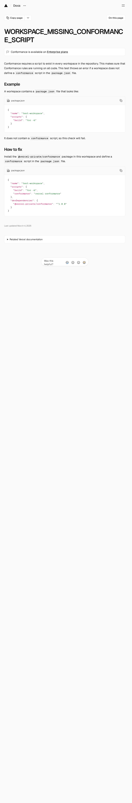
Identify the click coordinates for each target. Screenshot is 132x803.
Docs (16, 6)
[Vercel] (6, 5)
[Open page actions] (28, 18)
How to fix (13, 149)
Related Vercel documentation (26, 239)
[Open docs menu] (24, 5)
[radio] (67, 262)
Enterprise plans (57, 52)
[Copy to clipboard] (121, 100)
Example (12, 84)
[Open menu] (123, 5)
